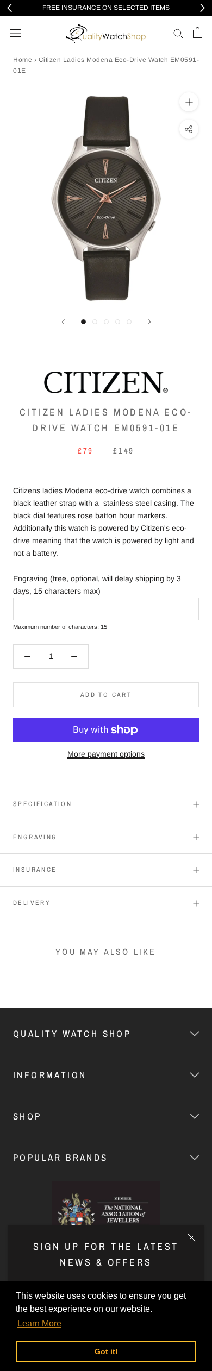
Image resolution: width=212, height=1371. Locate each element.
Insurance (35, 869)
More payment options (106, 754)
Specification (42, 804)
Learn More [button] (39, 1323)
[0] (197, 32)
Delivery (32, 902)
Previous (9, 8)
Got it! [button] (106, 1351)
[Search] (178, 32)
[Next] (149, 321)
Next (202, 8)
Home (22, 60)
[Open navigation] (15, 33)
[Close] (192, 1238)
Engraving (35, 837)
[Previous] (63, 321)
